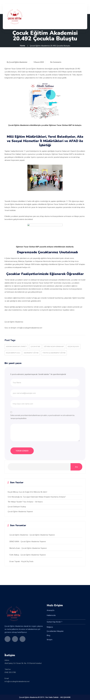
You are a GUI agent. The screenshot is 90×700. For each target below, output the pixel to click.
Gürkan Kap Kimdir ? (54, 622)
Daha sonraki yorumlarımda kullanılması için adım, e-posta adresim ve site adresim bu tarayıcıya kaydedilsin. (42, 416)
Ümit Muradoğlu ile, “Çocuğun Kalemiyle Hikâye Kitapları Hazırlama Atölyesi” (37, 497)
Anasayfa (50, 610)
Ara (76, 467)
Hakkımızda (51, 615)
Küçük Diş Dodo (73, 346)
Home (22, 46)
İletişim (49, 640)
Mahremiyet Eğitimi (31, 353)
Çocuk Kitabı (35, 346)
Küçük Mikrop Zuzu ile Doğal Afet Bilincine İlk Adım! (27, 492)
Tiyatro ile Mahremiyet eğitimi (53, 353)
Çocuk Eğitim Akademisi (18, 535)
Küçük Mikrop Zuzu (13, 353)
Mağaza (50, 627)
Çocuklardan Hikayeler (55, 631)
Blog (48, 635)
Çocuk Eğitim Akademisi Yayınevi (20, 512)
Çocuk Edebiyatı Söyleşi (17, 507)
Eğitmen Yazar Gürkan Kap (54, 346)
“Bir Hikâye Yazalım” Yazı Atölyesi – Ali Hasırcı (25, 502)
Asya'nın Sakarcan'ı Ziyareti (16, 346)
